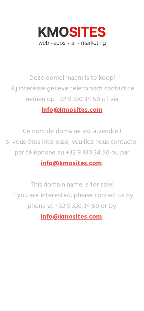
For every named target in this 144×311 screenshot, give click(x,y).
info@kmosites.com (72, 110)
